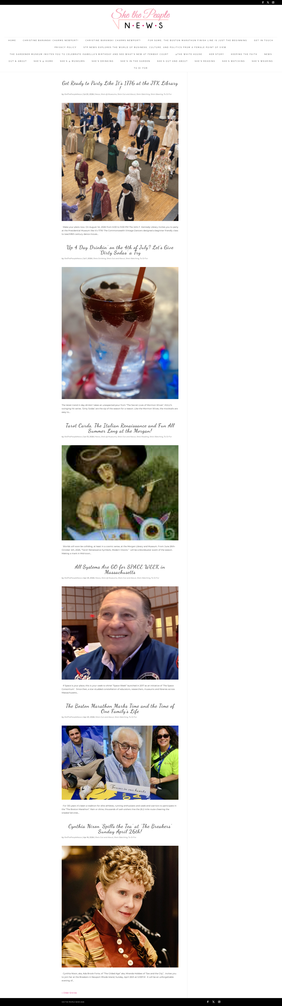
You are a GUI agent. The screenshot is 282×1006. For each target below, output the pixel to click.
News (268, 54)
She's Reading (205, 61)
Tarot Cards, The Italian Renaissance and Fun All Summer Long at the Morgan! (120, 428)
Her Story (216, 54)
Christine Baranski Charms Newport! (51, 40)
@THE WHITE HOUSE (189, 54)
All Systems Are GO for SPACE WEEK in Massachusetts (120, 569)
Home (12, 40)
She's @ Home (43, 61)
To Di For (141, 68)
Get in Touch (263, 40)
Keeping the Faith (244, 54)
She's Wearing (262, 61)
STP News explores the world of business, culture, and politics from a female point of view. (155, 47)
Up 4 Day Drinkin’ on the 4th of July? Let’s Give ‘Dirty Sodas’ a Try (120, 250)
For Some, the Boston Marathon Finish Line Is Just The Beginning (197, 40)
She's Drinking (103, 61)
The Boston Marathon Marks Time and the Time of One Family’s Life (120, 708)
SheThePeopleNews (73, 94)
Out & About (18, 61)
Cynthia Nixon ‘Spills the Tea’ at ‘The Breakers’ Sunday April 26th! (120, 829)
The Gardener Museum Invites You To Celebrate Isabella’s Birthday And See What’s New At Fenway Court (89, 54)
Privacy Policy (66, 47)
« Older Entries (69, 992)
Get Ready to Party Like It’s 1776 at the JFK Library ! (120, 85)
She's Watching (233, 61)
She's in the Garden (135, 61)
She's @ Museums (72, 61)
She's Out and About (172, 61)
